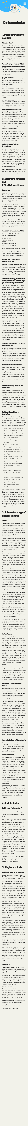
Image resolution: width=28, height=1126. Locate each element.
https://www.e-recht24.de (12, 1008)
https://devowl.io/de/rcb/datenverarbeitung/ (13, 603)
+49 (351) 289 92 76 (11, 243)
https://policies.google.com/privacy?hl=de (12, 1005)
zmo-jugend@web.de (11, 245)
